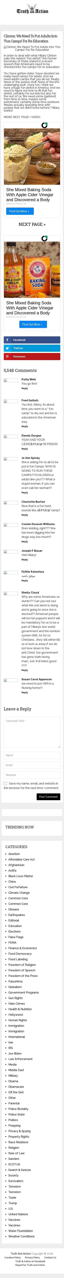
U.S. (10, 1208)
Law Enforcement (20, 1059)
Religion (13, 1147)
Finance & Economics (22, 948)
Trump (12, 1203)
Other (12, 1098)
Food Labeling (18, 959)
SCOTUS (14, 1164)
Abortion (14, 854)
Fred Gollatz (30, 400)
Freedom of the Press (23, 976)
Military (13, 1075)
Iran (10, 1042)
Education (15, 926)
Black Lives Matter (20, 876)
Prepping (14, 1125)
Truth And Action (21, 1253)
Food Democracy (20, 953)
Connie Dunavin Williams (38, 524)
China (12, 881)
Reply (25, 388)
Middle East (16, 1070)
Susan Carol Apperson (37, 679)
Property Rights (18, 1136)
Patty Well (29, 379)
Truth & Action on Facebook (30, 1261)
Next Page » (32, 224)
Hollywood (15, 1014)
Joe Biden (15, 1053)
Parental (14, 1103)
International (16, 1037)
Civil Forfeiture (18, 887)
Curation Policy (12, 1257)
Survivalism (15, 1181)
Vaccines (14, 1219)
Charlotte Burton (33, 501)
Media (12, 1064)
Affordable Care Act (21, 859)
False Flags (15, 937)
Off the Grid (15, 1092)
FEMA (12, 942)
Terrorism (14, 1186)
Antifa (12, 870)
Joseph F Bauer (32, 550)
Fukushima (15, 981)
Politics (13, 1120)
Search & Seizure (19, 1170)
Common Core (18, 898)
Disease (13, 909)
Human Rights (17, 1020)
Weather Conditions (21, 1236)
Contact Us (50, 1257)
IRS (10, 1048)
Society (13, 1175)
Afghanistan (16, 865)
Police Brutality (18, 1109)
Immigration (16, 1025)
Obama (13, 1081)
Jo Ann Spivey (31, 458)
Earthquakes (16, 915)
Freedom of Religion (22, 965)
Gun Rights (15, 998)
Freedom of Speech (21, 970)
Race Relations (18, 1142)
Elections (14, 931)
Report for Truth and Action (30, 1265)
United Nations (18, 1214)
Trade (12, 1197)
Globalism (15, 987)
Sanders (13, 1159)
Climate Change (19, 892)
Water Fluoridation (20, 1231)
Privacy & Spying (19, 1131)
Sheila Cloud (30, 592)
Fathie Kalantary (33, 571)
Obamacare (16, 1086)
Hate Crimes (16, 1003)
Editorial (13, 920)
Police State (16, 1114)
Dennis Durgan (31, 435)
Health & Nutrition (20, 1009)
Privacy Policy (32, 1257)
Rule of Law (16, 1153)
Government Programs (23, 992)
